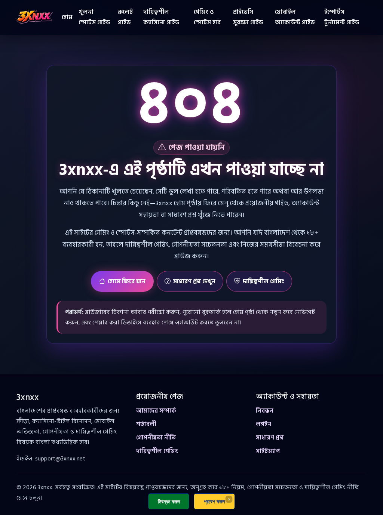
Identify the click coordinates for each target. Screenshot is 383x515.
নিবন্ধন (264, 411)
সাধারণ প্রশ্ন (270, 437)
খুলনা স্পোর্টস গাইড (94, 17)
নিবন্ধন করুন (169, 501)
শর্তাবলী (146, 424)
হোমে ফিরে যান (126, 281)
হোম (67, 17)
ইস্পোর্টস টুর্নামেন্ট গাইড (341, 17)
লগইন (263, 424)
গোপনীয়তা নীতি (156, 437)
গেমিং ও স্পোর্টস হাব (207, 17)
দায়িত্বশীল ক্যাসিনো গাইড (161, 17)
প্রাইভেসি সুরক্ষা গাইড (248, 17)
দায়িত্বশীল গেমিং (263, 281)
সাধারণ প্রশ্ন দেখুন (194, 281)
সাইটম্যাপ (268, 451)
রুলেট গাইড (125, 17)
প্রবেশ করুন (214, 501)
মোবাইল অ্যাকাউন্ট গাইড (295, 17)
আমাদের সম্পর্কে (156, 411)
